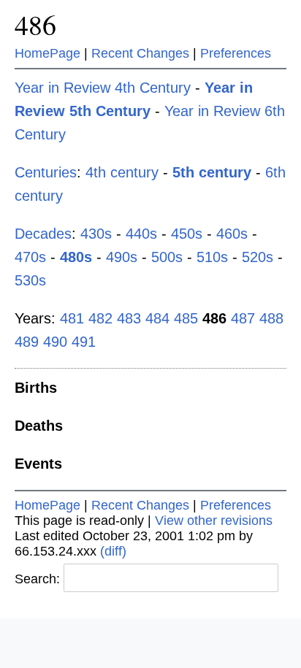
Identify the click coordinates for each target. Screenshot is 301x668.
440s (141, 234)
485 (186, 318)
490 (55, 342)
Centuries (46, 172)
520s (257, 257)
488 (271, 318)
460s (232, 234)
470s (30, 257)
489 (27, 342)
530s (30, 280)
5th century (211, 172)
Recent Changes (140, 53)
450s (186, 234)
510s (212, 257)
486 (35, 24)
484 (157, 318)
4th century (122, 172)
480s (76, 257)
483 (129, 318)
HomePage (47, 53)
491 (84, 342)
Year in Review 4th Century (103, 88)
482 (100, 318)
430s (96, 234)
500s (167, 257)
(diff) (113, 551)
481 (72, 318)
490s (121, 257)
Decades (43, 234)
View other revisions (214, 520)
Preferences (235, 53)
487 (243, 318)
